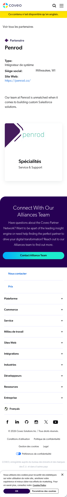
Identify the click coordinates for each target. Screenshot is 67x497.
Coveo (12, 5)
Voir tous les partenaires (18, 27)
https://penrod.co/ (18, 80)
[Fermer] (62, 474)
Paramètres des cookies (44, 491)
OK (16, 491)
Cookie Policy (39, 485)
